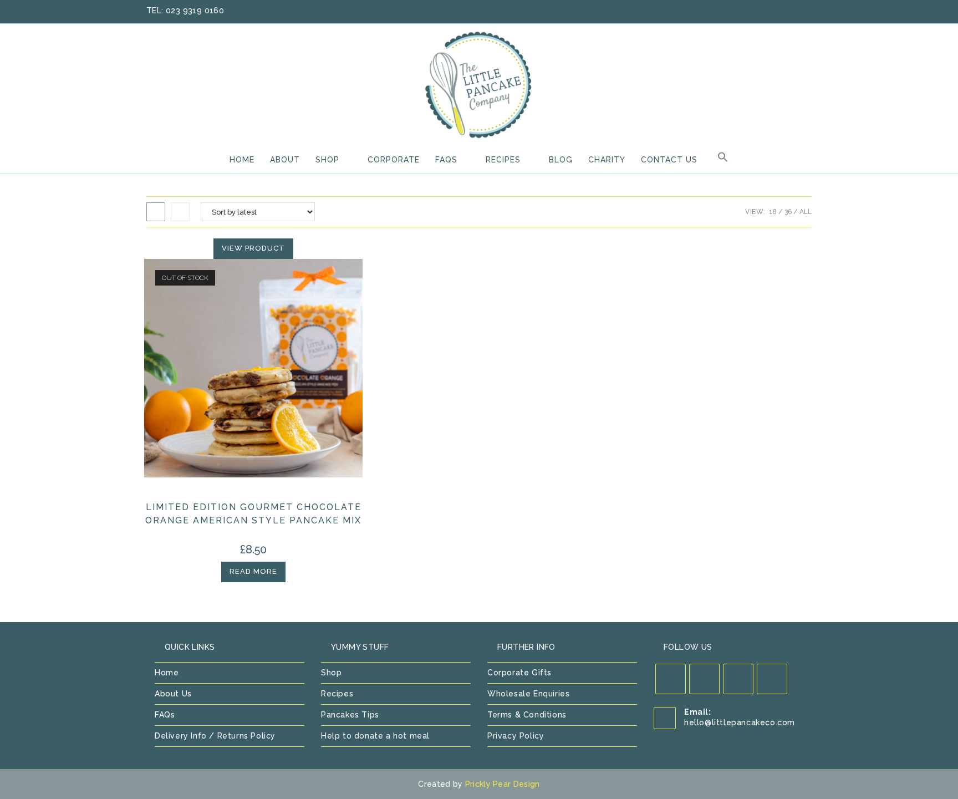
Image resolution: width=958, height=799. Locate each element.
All (805, 212)
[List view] (180, 211)
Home (167, 672)
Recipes (337, 693)
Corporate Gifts (519, 672)
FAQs (165, 714)
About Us (173, 693)
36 (788, 212)
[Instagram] (772, 679)
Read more (253, 571)
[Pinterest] (738, 679)
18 (773, 212)
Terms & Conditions (527, 714)
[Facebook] (704, 679)
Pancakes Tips (350, 714)
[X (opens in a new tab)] (750, 11)
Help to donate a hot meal (375, 735)
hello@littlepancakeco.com (739, 722)
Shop (331, 672)
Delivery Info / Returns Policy (215, 735)
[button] (723, 160)
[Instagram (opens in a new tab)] (793, 11)
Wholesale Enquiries (528, 693)
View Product (253, 248)
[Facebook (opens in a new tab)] (764, 11)
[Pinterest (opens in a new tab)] (779, 11)
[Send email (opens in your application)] (806, 11)
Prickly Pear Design (502, 784)
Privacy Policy (515, 735)
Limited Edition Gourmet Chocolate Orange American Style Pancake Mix (253, 514)
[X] (670, 679)
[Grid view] (155, 211)
